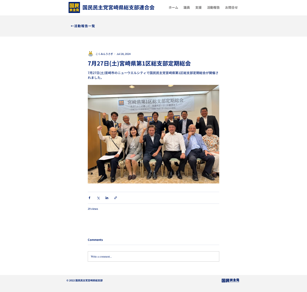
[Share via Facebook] (89, 197)
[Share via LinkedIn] (107, 197)
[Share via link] (115, 197)
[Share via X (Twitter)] (98, 197)
